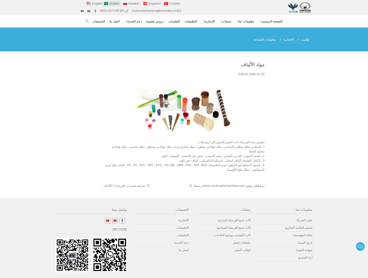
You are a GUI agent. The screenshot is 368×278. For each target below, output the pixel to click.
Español (154, 3)
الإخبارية (210, 21)
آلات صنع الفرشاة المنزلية (234, 220)
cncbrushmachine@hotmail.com (154, 11)
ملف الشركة (304, 220)
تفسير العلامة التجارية (298, 227)
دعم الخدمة (134, 21)
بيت (303, 39)
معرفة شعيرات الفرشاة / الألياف (124, 186)
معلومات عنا (246, 21)
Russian (134, 3)
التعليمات (174, 21)
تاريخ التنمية (305, 242)
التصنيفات (98, 21)
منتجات (226, 21)
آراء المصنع (305, 257)
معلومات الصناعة (265, 39)
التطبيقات (191, 21)
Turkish (174, 3)
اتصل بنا (115, 21)
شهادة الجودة (304, 250)
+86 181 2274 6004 (112, 11)
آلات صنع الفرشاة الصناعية (234, 227)
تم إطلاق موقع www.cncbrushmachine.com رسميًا (229, 186)
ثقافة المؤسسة (302, 235)
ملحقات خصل (242, 242)
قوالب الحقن (242, 250)
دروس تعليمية (155, 21)
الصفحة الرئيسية (271, 21)
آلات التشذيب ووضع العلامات (232, 235)
